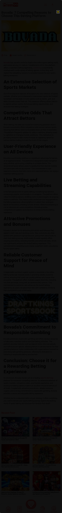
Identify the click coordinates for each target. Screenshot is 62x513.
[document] (31, 256)
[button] (58, 12)
